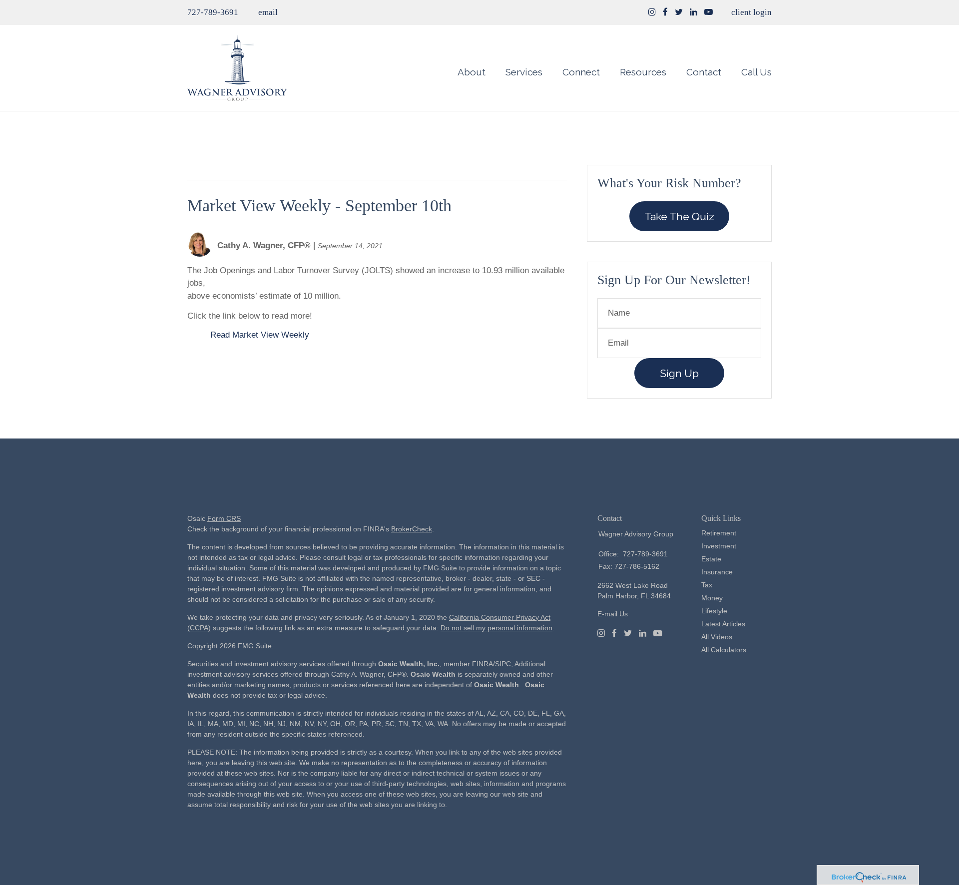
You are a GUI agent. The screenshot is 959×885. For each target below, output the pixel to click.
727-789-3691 (212, 12)
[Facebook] (614, 633)
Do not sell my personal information (496, 628)
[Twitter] (628, 633)
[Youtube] (657, 633)
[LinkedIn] (642, 633)
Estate (711, 559)
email (268, 12)
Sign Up (679, 373)
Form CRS (224, 518)
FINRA (482, 664)
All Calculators (723, 650)
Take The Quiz (679, 216)
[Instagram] (652, 12)
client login (751, 12)
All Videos (716, 637)
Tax (706, 585)
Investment (718, 546)
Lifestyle (714, 611)
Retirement (718, 533)
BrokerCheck (411, 529)
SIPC (503, 664)
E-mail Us (612, 614)
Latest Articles (723, 624)
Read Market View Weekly (259, 335)
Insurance (717, 572)
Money (712, 598)
